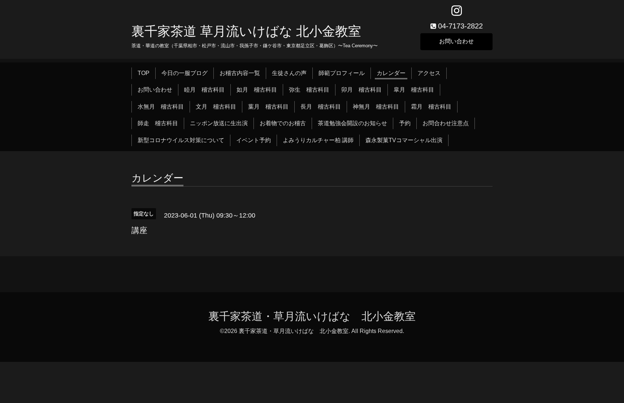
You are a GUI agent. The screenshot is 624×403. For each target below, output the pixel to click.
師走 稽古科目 (158, 123)
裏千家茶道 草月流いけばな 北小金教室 (246, 31)
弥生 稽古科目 (309, 90)
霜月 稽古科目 (431, 107)
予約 (405, 123)
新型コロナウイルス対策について (181, 140)
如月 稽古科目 (257, 90)
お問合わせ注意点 (445, 123)
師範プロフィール (341, 73)
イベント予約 (253, 140)
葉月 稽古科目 (268, 107)
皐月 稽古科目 (414, 90)
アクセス (429, 73)
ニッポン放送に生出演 (219, 123)
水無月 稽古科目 (161, 107)
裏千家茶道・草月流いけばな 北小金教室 (312, 316)
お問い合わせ (456, 41)
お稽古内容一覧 (240, 73)
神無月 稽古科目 (376, 107)
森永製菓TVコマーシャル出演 (403, 140)
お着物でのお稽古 (283, 123)
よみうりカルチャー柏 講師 (318, 140)
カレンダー (391, 73)
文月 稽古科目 (216, 107)
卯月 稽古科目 (361, 90)
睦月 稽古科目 (204, 90)
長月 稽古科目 (320, 107)
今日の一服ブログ (184, 73)
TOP (144, 73)
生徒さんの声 (289, 73)
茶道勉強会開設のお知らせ (352, 123)
